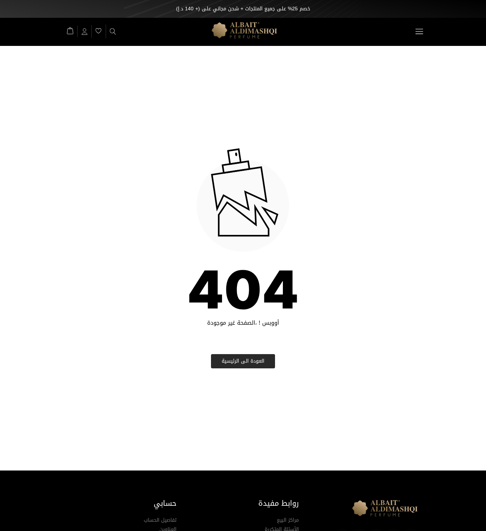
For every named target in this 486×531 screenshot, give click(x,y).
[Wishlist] (98, 30)
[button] (419, 31)
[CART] (70, 30)
